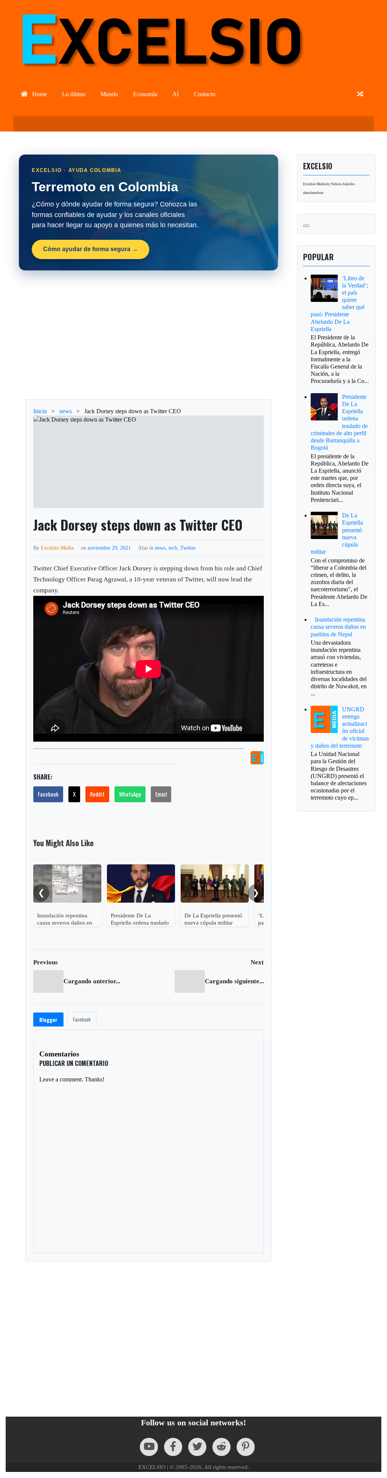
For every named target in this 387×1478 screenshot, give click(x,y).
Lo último (73, 94)
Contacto (204, 94)
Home (39, 94)
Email (161, 794)
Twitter (188, 548)
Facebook (48, 794)
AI (175, 94)
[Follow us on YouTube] (149, 1447)
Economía (145, 94)
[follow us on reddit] (221, 1447)
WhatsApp (130, 794)
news (160, 548)
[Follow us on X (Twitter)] (197, 1447)
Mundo (109, 94)
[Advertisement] (148, 335)
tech (173, 548)
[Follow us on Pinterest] (246, 1447)
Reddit (97, 794)
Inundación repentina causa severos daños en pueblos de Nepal (338, 626)
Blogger (48, 1019)
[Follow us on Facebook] (173, 1447)
